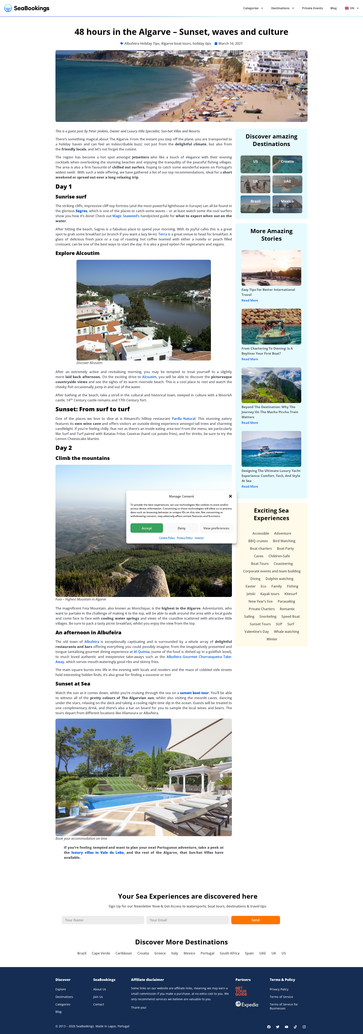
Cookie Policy (167, 537)
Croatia (287, 161)
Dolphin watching (279, 578)
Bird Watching (284, 541)
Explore (60, 989)
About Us (99, 989)
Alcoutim (149, 377)
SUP (279, 624)
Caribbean (124, 953)
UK (255, 181)
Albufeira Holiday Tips (141, 43)
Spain (249, 953)
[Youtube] (286, 1027)
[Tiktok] (295, 1027)
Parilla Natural (184, 418)
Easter (251, 586)
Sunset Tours (260, 624)
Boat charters (261, 548)
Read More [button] (250, 300)
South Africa (229, 953)
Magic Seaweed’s (125, 216)
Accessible (261, 533)
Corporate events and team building (272, 571)
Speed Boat (290, 616)
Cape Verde (101, 953)
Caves (258, 556)
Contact (98, 1004)
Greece (160, 953)
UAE (287, 181)
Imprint (199, 537)
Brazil (255, 201)
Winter (272, 639)
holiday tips (202, 43)
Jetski (251, 593)
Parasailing (286, 601)
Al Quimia (142, 651)
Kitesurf (290, 593)
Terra (162, 234)
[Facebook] (269, 1027)
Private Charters (262, 609)
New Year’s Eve (261, 601)
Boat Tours (260, 563)
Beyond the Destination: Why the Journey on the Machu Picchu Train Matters (270, 412)
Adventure (282, 533)
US (255, 161)
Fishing (292, 586)
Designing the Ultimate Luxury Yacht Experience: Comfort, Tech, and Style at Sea (271, 476)
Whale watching (286, 631)
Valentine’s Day (257, 631)
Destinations (280, 8)
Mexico (287, 201)
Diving (255, 578)
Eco (263, 586)
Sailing (249, 616)
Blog (333, 8)
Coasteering (283, 563)
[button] (230, 496)
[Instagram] (304, 1027)
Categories (251, 8)
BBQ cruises (258, 541)
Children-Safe (279, 556)
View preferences (216, 528)
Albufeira (91, 641)
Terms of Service (281, 997)
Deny (181, 528)
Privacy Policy (185, 537)
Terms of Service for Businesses (284, 1006)
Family (276, 586)
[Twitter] (277, 1027)
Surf (290, 624)
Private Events (312, 8)
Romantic (287, 609)
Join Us (98, 997)
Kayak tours (269, 593)
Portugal (207, 953)
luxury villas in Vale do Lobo (97, 852)
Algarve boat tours (176, 43)
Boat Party (285, 548)
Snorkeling (267, 616)
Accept (147, 528)
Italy (174, 953)
